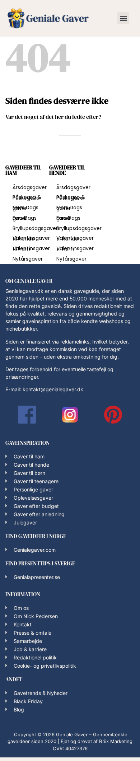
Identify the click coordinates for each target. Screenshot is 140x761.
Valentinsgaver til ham (31, 248)
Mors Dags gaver (25, 207)
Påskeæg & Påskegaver (27, 197)
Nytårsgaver (28, 258)
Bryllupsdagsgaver (31, 228)
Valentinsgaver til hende (31, 238)
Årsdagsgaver (30, 187)
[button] (123, 18)
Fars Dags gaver (25, 218)
